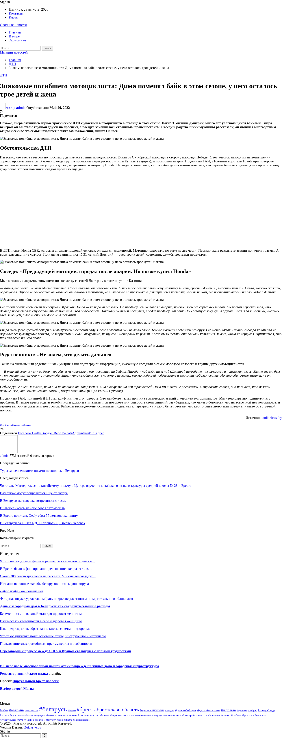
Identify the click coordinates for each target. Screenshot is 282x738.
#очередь (157, 715)
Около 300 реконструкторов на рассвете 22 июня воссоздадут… (48, 576)
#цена (60, 719)
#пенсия (167, 715)
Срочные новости (13, 25)
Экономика (17, 40)
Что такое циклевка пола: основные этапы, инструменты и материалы (53, 636)
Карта (13, 17)
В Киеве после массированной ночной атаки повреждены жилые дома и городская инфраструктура (79, 666)
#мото (27, 425)
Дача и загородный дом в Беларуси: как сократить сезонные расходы (55, 606)
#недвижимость (120, 715)
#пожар (187, 715)
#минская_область (67, 715)
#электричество (81, 719)
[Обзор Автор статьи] (9, 452)
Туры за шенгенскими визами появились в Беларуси (39, 470)
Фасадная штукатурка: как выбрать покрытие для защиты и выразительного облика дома (67, 598)
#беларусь (53, 709)
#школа (68, 719)
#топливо (40, 719)
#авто (14, 710)
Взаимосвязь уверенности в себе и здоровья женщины (41, 621)
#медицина (39, 715)
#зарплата (228, 710)
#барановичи (28, 710)
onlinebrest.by (272, 418)
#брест (85, 709)
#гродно (169, 710)
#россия (248, 715)
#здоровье (242, 710)
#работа (236, 715)
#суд (20, 719)
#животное (213, 710)
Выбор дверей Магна (17, 688)
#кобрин (252, 710)
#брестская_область (116, 709)
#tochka (4, 710)
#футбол (51, 719)
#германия (146, 710)
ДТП (3, 75)
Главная (15, 32)
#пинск (177, 715)
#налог (104, 715)
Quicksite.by (32, 727)
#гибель (6, 425)
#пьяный (225, 715)
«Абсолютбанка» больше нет (21, 591)
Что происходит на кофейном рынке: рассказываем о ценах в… (47, 561)
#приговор (214, 715)
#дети (201, 710)
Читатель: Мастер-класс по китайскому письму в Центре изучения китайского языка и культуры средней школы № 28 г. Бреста (95, 485)
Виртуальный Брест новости (36, 681)
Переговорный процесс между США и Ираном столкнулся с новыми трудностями (65, 651)
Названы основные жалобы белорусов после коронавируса (44, 584)
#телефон (29, 720)
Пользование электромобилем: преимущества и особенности (46, 643)
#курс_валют (17, 715)
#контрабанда (266, 710)
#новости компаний (141, 715)
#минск (17, 425)
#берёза (72, 710)
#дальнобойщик (185, 710)
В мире (14, 36)
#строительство (8, 720)
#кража (4, 715)
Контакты (16, 13)
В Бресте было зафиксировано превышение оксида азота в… (46, 569)
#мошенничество (88, 715)
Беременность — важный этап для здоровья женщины (41, 613)
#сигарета (260, 715)
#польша (200, 715)
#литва (29, 715)
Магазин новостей (14, 52)
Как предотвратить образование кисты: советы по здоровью (45, 628)
